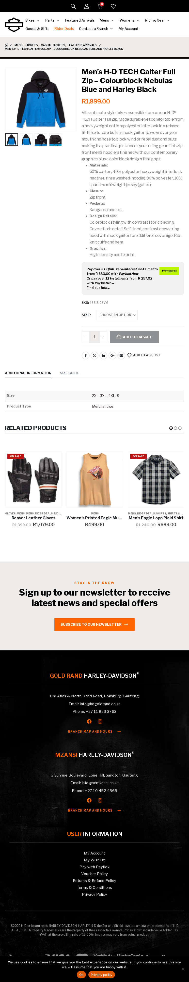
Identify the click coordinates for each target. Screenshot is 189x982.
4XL (111, 396)
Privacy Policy (94, 894)
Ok (81, 975)
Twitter (94, 355)
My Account (94, 853)
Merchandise (103, 406)
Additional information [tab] (28, 373)
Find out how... (98, 288)
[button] (73, 6)
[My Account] (87, 6)
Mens (21, 513)
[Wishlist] (113, 6)
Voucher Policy (94, 874)
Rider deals (44, 513)
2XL (95, 396)
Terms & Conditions (94, 887)
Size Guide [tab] (69, 373)
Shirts (161, 513)
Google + (112, 355)
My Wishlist (94, 860)
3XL (103, 396)
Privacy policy (101, 975)
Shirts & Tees (177, 513)
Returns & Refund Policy (94, 881)
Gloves (10, 513)
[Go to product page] (95, 480)
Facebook (86, 355)
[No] (182, 969)
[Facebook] (89, 721)
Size (86, 315)
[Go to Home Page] (6, 45)
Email (121, 355)
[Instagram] (100, 721)
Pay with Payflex (94, 867)
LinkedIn (103, 355)
